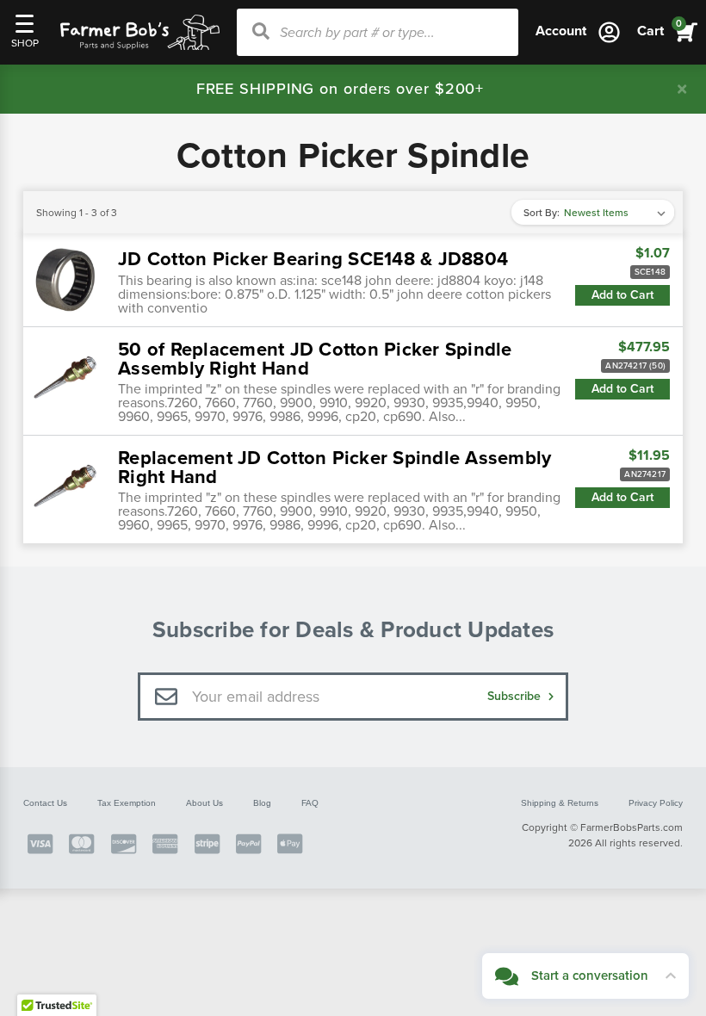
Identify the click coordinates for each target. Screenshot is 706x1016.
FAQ (310, 803)
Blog (262, 803)
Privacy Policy (656, 803)
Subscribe (515, 696)
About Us (204, 803)
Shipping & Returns (559, 803)
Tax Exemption (126, 803)
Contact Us (45, 803)
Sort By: (541, 213)
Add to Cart (622, 295)
